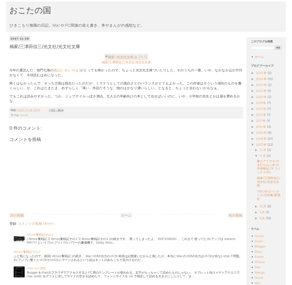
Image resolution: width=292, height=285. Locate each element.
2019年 (261, 103)
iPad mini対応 (36, 268)
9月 (262, 212)
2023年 (262, 85)
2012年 (261, 115)
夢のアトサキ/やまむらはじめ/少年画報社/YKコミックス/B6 (269, 166)
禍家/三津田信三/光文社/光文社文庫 (268, 181)
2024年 (262, 79)
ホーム (126, 215)
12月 (263, 150)
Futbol (259, 257)
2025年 (262, 73)
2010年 (261, 127)
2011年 (261, 121)
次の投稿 (17, 215)
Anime (259, 236)
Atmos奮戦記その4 (40, 234)
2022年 (262, 91)
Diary (258, 252)
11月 (263, 156)
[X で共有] (56, 110)
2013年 (261, 109)
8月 (262, 218)
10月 (263, 206)
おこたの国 (30, 10)
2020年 (262, 97)
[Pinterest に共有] (62, 110)
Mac (258, 267)
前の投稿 (235, 215)
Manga (259, 272)
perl (257, 283)
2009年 (262, 133)
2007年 (261, 145)
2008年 (262, 139)
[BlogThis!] (53, 110)
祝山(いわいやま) (67, 70)
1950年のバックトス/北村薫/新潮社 (268, 195)
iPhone (260, 262)
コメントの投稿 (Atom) (36, 223)
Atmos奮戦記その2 (27, 252)
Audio (259, 241)
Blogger (260, 246)
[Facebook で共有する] (59, 110)
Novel (24, 115)
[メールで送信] (50, 110)
